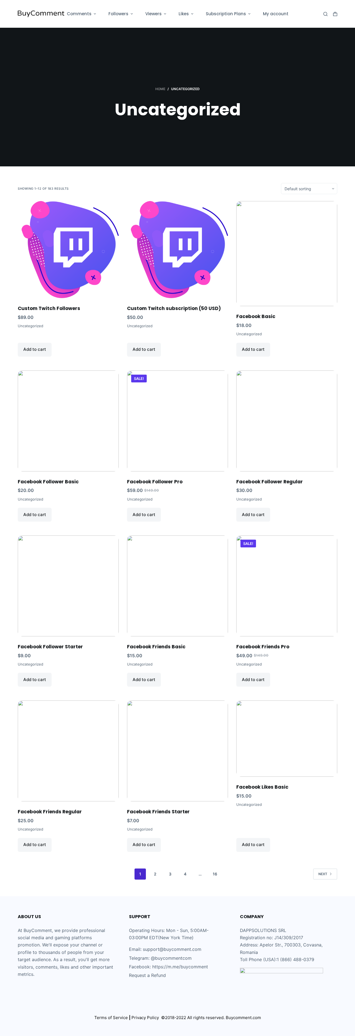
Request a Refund (147, 975)
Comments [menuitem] (79, 14)
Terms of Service (111, 1017)
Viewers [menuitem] (153, 14)
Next (322, 874)
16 (215, 874)
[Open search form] (325, 14)
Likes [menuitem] (184, 14)
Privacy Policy (146, 1017)
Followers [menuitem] (118, 14)
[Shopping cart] (335, 14)
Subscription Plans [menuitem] (226, 14)
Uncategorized (30, 326)
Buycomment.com (243, 1017)
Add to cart (34, 349)
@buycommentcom (171, 958)
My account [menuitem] (275, 14)
